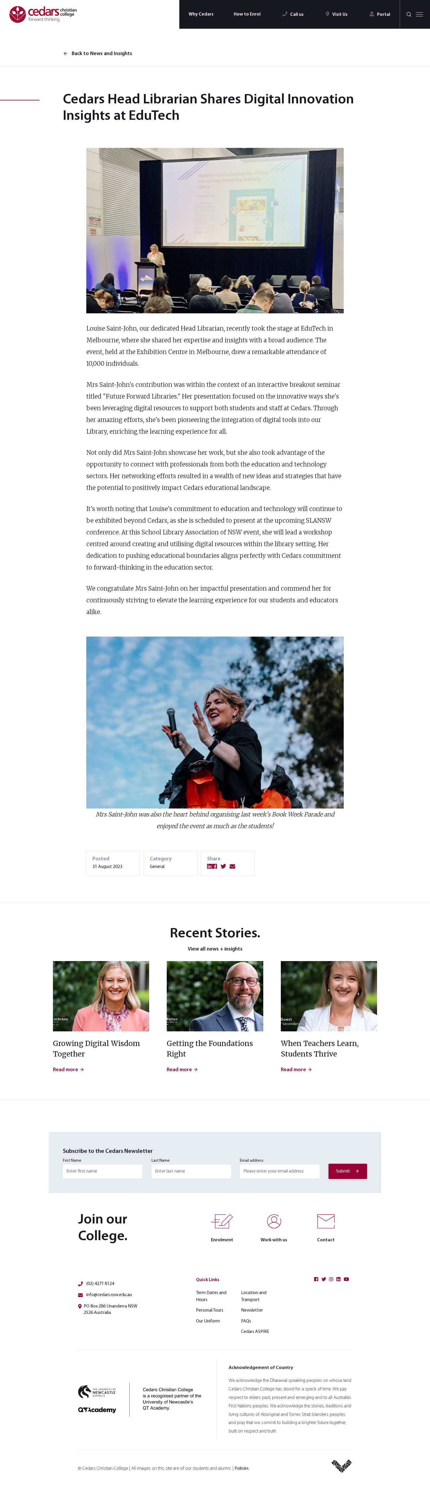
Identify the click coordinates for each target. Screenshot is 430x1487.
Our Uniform (208, 1321)
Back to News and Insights (97, 54)
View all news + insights (215, 949)
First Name (72, 1160)
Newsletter (252, 1310)
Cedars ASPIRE (255, 1331)
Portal (383, 14)
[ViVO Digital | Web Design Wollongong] (341, 1468)
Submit (343, 1171)
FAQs (246, 1321)
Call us (297, 14)
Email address (252, 1160)
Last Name (161, 1160)
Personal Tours (209, 1310)
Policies (242, 1468)
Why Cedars (201, 14)
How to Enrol (247, 14)
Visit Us (340, 14)
